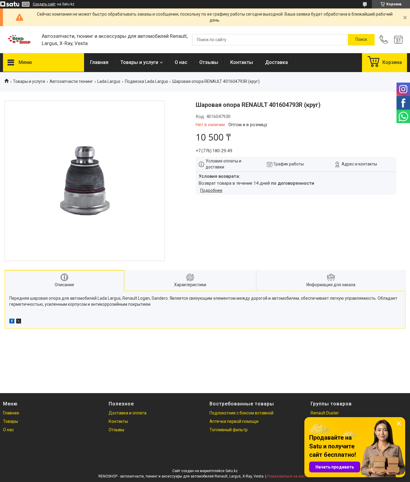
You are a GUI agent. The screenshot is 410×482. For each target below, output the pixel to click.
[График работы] (398, 40)
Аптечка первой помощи (234, 421)
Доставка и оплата (127, 413)
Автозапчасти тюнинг (71, 81)
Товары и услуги (139, 62)
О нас (181, 62)
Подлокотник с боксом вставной (241, 413)
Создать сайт (44, 4)
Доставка (276, 62)
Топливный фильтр (229, 429)
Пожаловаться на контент (289, 476)
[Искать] (361, 39)
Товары (10, 421)
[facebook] (11, 322)
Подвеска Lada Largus (146, 81)
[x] (18, 322)
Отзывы (208, 62)
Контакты (241, 62)
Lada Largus (108, 81)
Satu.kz (231, 471)
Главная (99, 62)
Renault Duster (325, 413)
